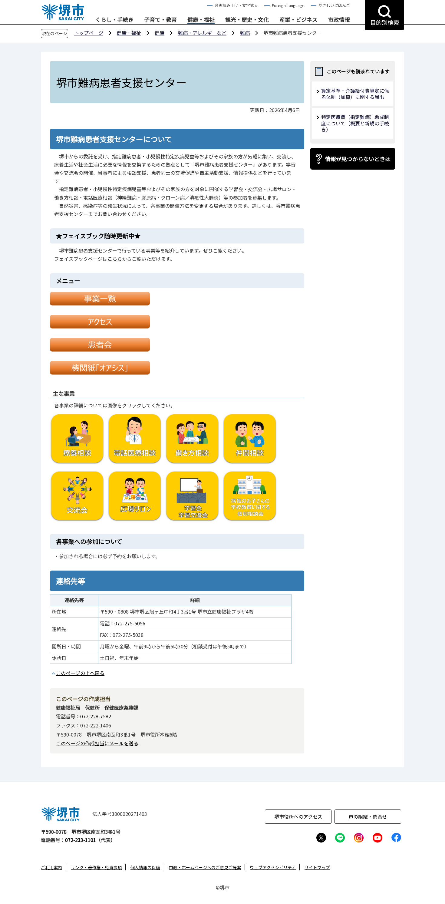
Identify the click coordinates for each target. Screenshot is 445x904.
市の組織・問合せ (367, 816)
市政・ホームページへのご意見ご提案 (205, 867)
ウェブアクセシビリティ (273, 867)
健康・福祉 (201, 19)
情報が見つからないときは (358, 159)
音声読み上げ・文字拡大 (236, 5)
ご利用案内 (51, 867)
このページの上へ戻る (80, 673)
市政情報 (339, 19)
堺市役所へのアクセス (298, 816)
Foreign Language (288, 5)
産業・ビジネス (298, 19)
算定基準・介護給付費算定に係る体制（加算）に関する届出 (355, 94)
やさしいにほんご (334, 5)
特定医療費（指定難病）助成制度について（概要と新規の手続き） (355, 123)
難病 (245, 32)
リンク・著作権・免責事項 (96, 867)
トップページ (88, 32)
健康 (159, 32)
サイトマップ (317, 867)
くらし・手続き (114, 19)
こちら (114, 258)
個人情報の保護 (145, 867)
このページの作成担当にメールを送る (97, 743)
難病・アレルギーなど (202, 32)
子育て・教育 (160, 19)
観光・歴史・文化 (247, 19)
